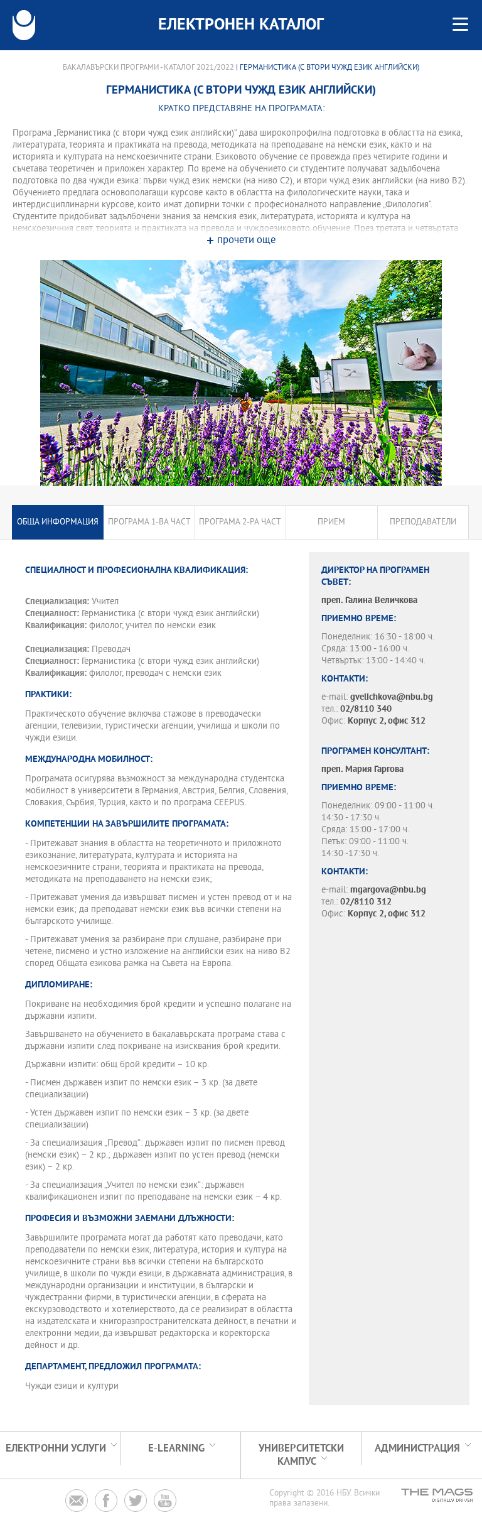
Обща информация (58, 522)
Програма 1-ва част (149, 522)
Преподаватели (423, 522)
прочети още (246, 240)
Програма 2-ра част (240, 522)
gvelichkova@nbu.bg (391, 697)
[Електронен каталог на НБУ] (24, 25)
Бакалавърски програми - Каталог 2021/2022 (148, 68)
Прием (331, 522)
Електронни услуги (56, 1448)
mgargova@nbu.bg (388, 890)
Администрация (417, 1448)
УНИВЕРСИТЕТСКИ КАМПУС (301, 1455)
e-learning (176, 1448)
